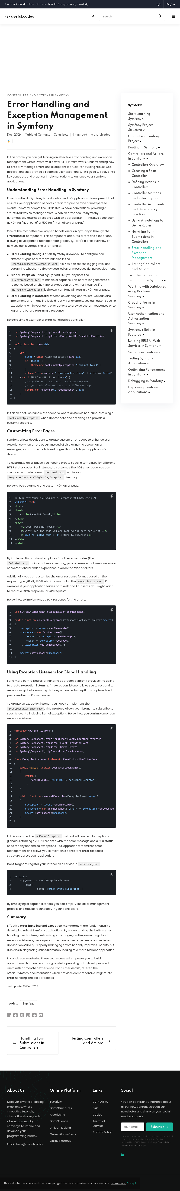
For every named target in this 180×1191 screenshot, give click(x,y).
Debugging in (145, 381)
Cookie (97, 1115)
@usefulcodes (100, 134)
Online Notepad (60, 1141)
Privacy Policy (102, 1132)
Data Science (59, 1121)
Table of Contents (37, 134)
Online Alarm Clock (63, 1134)
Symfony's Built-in (141, 332)
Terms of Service (99, 1123)
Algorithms (57, 1115)
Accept (131, 1183)
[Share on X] (22, 1015)
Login (158, 4)
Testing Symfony (140, 361)
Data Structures (61, 1108)
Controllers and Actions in (146, 156)
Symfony (28, 1004)
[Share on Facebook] (15, 1015)
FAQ (95, 1108)
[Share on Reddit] (34, 1015)
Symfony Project (140, 127)
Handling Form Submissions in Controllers (143, 236)
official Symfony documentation (29, 973)
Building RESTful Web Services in (144, 343)
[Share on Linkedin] (9, 1015)
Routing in (143, 147)
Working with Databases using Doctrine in (147, 291)
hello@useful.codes (29, 1144)
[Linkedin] (122, 1155)
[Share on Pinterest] (28, 1015)
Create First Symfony (144, 139)
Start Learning (139, 116)
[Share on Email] (41, 1015)
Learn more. (118, 1183)
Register (171, 4)
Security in (143, 352)
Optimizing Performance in (146, 372)
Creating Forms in (141, 305)
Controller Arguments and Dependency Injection (148, 209)
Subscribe (157, 1126)
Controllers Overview (148, 164)
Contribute (61, 134)
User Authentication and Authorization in (146, 318)
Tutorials (56, 1102)
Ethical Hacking (60, 1128)
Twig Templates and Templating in (146, 278)
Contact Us (100, 1102)
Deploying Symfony (143, 390)
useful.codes (19, 16)
